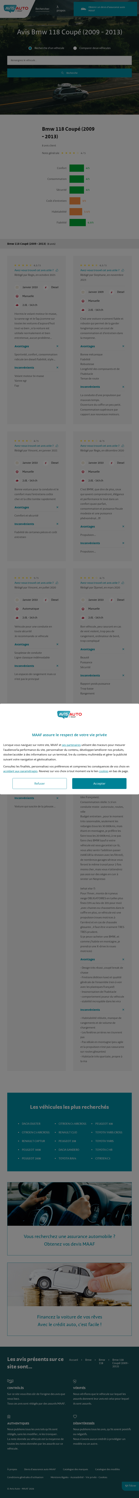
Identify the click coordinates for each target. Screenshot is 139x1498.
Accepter (99, 784)
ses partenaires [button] (71, 745)
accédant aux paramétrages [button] (20, 771)
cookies (103, 771)
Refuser (39, 784)
